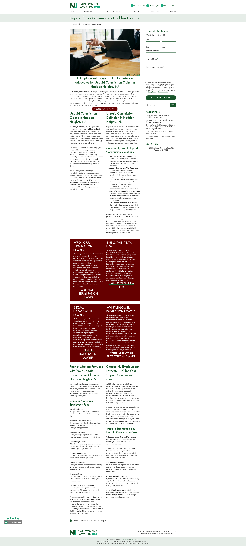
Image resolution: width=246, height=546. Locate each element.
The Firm (136, 11)
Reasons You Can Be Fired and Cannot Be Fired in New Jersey (160, 132)
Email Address (152, 59)
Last (163, 47)
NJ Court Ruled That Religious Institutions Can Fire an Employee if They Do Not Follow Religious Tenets (160, 127)
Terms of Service (163, 92)
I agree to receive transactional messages (159, 83)
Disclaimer (125, 539)
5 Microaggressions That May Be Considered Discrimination (157, 116)
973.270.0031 (139, 6)
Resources (155, 11)
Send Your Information (160, 98)
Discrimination (89, 11)
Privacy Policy (152, 92)
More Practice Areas (114, 11)
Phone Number (152, 50)
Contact (173, 11)
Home (72, 11)
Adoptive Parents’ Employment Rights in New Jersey (160, 137)
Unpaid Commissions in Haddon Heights (90, 520)
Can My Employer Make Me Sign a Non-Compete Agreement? (160, 121)
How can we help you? (155, 67)
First (147, 47)
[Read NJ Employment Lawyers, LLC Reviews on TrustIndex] (13, 522)
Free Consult (170, 6)
